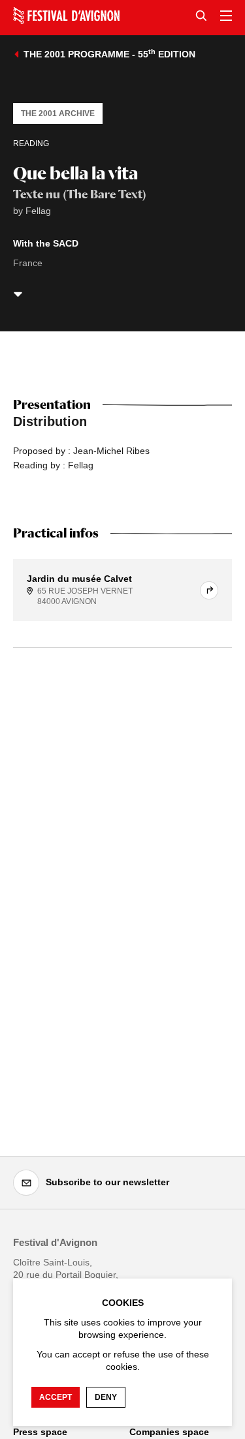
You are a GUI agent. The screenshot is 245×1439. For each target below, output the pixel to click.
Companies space (169, 1432)
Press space (40, 1432)
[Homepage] (66, 15)
